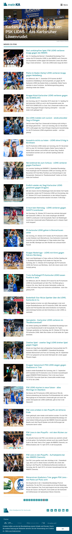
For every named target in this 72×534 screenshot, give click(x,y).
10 (46, 500)
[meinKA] (12, 4)
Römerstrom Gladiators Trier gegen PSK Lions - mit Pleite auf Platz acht (47, 478)
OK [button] (63, 529)
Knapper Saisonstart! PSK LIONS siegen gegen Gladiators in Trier (46, 366)
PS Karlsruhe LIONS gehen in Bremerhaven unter (44, 231)
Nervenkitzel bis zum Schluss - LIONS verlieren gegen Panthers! (46, 164)
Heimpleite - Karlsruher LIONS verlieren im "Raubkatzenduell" (44, 321)
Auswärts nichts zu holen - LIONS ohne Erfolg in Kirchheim (47, 141)
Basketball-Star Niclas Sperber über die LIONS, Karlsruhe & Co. (46, 298)
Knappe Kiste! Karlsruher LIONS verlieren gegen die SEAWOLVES (47, 96)
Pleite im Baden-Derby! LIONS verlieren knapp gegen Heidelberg (46, 74)
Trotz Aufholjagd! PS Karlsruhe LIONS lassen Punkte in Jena (45, 276)
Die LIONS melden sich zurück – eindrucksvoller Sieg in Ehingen (46, 119)
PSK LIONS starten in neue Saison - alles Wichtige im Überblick (43, 388)
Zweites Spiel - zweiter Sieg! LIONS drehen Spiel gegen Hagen (47, 343)
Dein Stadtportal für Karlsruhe (19, 510)
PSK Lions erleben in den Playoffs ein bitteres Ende (46, 411)
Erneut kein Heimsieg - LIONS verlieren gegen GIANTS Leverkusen (46, 209)
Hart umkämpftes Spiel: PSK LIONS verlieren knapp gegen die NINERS (45, 51)
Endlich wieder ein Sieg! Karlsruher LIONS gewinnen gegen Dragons (44, 186)
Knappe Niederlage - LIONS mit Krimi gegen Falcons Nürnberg (45, 254)
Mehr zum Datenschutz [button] (13, 531)
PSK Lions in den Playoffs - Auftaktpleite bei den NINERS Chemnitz (45, 456)
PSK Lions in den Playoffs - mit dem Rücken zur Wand (46, 433)
